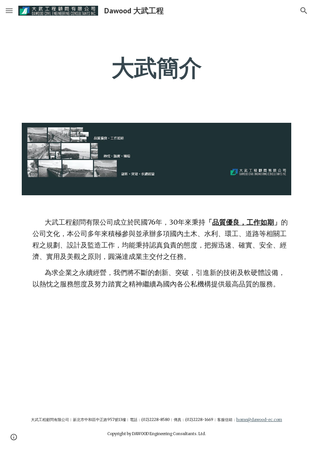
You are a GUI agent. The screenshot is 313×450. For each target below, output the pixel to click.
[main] (156, 67)
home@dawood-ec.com (259, 419)
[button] (9, 10)
